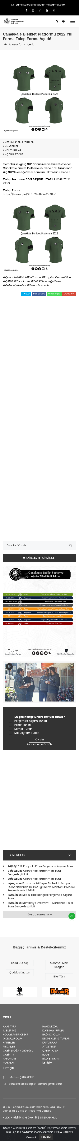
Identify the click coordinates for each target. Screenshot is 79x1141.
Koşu (50, 1050)
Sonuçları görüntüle (39, 744)
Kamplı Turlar (23, 729)
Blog (45, 1054)
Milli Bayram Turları (26, 733)
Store (15, 154)
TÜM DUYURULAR (38, 914)
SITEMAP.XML (48, 1117)
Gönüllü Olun (12, 1038)
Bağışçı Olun (51, 1034)
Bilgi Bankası (50, 1058)
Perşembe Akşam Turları (30, 721)
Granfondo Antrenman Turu (42, 879)
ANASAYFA (9, 1026)
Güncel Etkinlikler (41, 557)
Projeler (9, 1046)
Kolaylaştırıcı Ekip (16, 1034)
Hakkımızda (50, 1026)
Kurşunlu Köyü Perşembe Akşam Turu (48, 866)
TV (9, 1054)
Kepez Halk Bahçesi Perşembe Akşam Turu (40, 896)
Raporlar (9, 1058)
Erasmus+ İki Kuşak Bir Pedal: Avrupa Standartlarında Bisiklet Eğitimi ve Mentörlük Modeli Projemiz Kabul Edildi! (41, 886)
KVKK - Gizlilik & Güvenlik (20, 1117)
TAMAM (46, 1137)
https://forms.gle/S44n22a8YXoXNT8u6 (29, 194)
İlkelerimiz (9, 1030)
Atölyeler (49, 1046)
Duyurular (13, 150)
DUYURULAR (17, 855)
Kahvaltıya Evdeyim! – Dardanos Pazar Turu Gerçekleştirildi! (40, 904)
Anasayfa (14, 44)
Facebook (39, 293)
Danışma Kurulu (53, 1030)
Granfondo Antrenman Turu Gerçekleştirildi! (34, 872)
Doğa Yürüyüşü (18, 1050)
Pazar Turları (22, 725)
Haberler (12, 146)
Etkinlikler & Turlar (20, 142)
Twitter (26, 293)
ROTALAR (9, 1062)
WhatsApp (54, 293)
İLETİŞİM (47, 1062)
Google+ (69, 293)
